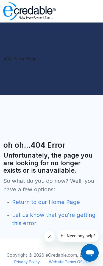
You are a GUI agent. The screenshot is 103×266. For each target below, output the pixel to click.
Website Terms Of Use (69, 261)
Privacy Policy (27, 261)
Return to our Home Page (46, 201)
